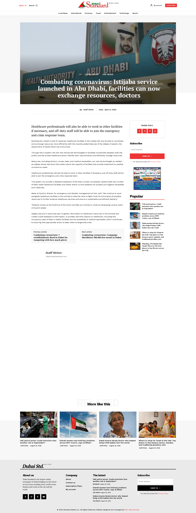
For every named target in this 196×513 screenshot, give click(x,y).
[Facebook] (139, 131)
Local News (92, 74)
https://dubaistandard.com (56, 256)
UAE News (107, 74)
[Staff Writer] (36, 254)
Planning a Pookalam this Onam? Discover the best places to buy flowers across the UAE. (153, 247)
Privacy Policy (155, 162)
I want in (146, 156)
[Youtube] (43, 496)
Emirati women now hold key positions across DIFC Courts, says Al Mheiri (153, 216)
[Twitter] (144, 131)
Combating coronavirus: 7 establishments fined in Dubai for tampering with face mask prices (50, 237)
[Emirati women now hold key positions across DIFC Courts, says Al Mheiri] (135, 216)
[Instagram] (31, 496)
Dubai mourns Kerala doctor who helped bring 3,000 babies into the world (153, 225)
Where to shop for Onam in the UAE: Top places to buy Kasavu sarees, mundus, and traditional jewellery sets (153, 235)
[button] (33, 5)
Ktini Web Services (132, 510)
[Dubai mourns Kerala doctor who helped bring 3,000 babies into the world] (135, 225)
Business (96, 484)
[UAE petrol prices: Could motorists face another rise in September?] (135, 206)
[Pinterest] (150, 131)
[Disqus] (77, 296)
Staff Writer (88, 110)
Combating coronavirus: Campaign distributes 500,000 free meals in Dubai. (102, 236)
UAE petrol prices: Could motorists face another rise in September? (152, 206)
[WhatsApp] (155, 131)
